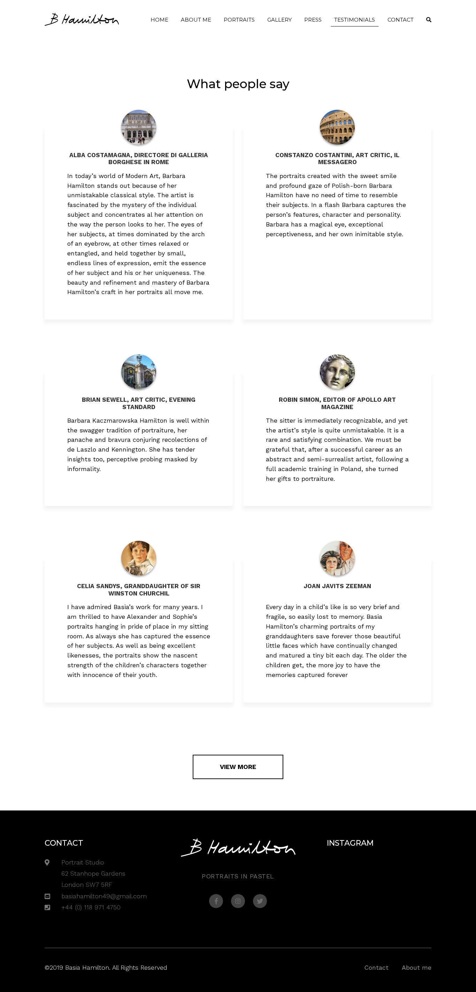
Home (159, 19)
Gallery (279, 19)
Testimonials (354, 19)
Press (313, 19)
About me (196, 19)
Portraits (239, 19)
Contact (400, 19)
